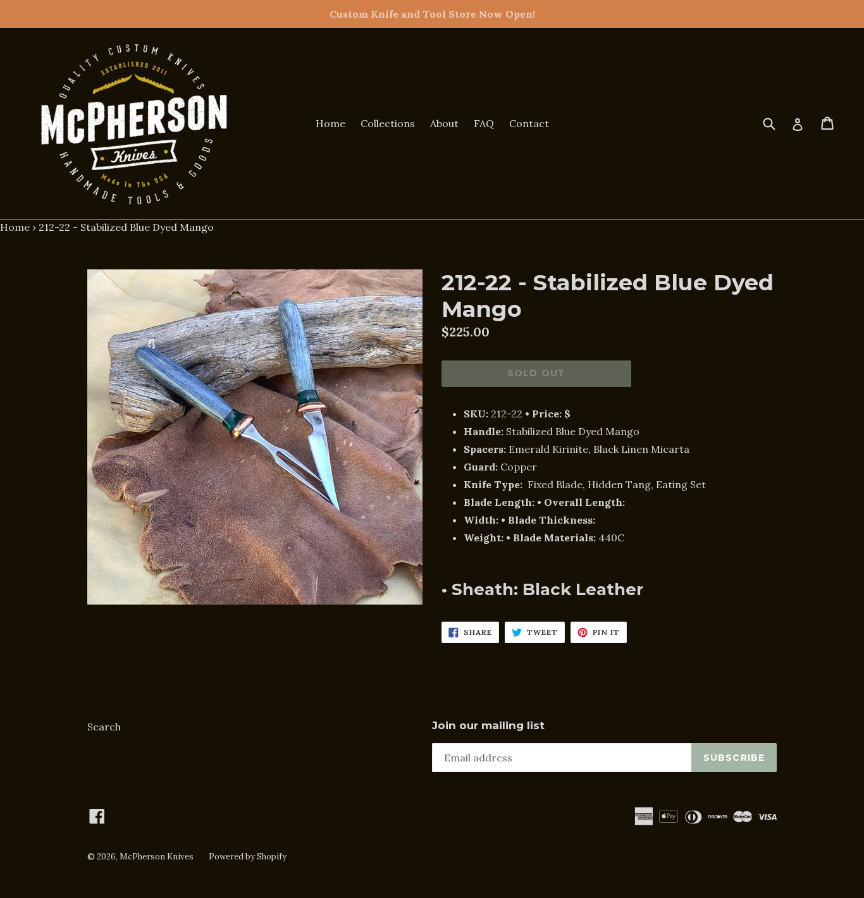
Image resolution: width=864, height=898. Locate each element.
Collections (388, 123)
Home (330, 123)
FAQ (484, 123)
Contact (529, 123)
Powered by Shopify (248, 856)
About (444, 123)
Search (104, 726)
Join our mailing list (488, 725)
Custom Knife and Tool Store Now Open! (432, 14)
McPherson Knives (157, 856)
